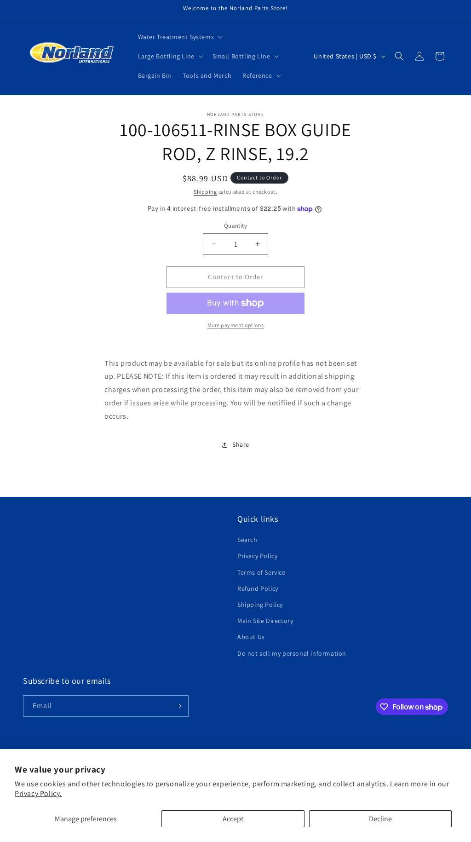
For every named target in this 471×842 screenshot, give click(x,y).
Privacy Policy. (38, 793)
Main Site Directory (265, 621)
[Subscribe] (178, 706)
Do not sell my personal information (291, 653)
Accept (233, 819)
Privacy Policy (257, 556)
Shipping (205, 191)
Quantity (235, 226)
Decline (380, 819)
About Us (251, 637)
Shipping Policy (260, 604)
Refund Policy (257, 588)
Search (247, 540)
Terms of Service (261, 572)
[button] (179, 36)
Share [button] (240, 444)
